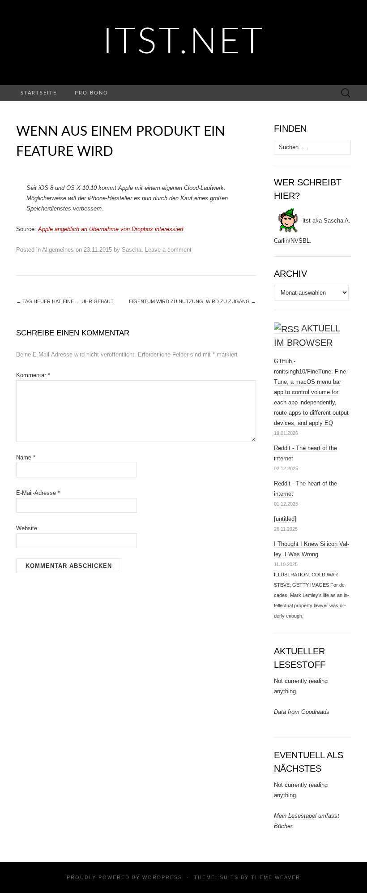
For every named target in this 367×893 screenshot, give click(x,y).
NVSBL (300, 240)
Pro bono (91, 92)
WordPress (162, 877)
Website (26, 528)
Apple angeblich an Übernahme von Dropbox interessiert (111, 229)
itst (307, 220)
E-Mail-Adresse (38, 492)
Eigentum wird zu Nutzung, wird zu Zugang (192, 301)
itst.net (184, 42)
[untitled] (285, 518)
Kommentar (33, 375)
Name (25, 457)
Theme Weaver (275, 877)
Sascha (131, 249)
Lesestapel (302, 815)
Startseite (39, 92)
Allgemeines (58, 249)
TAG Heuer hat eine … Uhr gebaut (65, 301)
